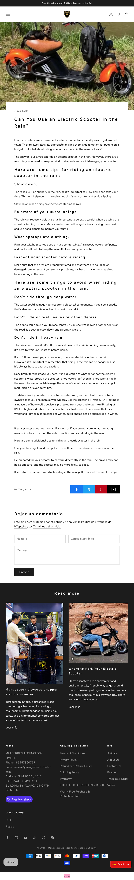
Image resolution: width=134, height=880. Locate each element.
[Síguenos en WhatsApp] (43, 837)
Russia (10, 827)
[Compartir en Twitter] (89, 489)
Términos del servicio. (47, 526)
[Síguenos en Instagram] (16, 837)
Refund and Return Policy (76, 766)
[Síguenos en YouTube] (25, 837)
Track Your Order (117, 779)
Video (111, 785)
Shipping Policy (69, 772)
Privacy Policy (68, 760)
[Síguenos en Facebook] (7, 837)
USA (9, 820)
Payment (112, 772)
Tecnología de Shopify (84, 848)
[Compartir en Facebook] (76, 489)
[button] (120, 864)
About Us (113, 760)
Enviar (24, 572)
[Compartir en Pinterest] (101, 489)
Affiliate (112, 753)
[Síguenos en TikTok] (34, 837)
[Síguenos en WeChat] (52, 837)
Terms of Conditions (72, 753)
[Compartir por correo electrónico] (113, 489)
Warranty (66, 779)
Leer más (11, 728)
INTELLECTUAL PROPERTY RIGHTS (83, 785)
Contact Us (114, 766)
